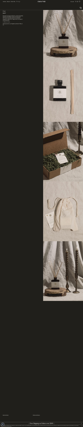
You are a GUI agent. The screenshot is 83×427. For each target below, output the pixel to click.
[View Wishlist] (77, 1)
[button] (2, 424)
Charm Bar (13, 1)
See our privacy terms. (8, 426)
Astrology (18, 1)
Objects (8, 1)
